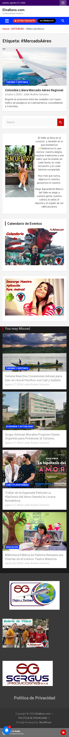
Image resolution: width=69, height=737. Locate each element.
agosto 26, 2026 (13, 563)
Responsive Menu (62, 3)
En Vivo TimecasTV (26, 21)
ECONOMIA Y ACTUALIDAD (19, 426)
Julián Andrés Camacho (36, 94)
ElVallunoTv (48, 21)
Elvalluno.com (13, 10)
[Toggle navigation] (7, 21)
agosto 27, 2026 (13, 384)
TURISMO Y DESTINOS (17, 82)
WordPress (45, 722)
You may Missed (17, 329)
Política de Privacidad (34, 698)
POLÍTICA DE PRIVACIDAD (32, 718)
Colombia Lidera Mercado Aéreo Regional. (34, 90)
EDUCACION (12, 547)
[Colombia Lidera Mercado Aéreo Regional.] (34, 66)
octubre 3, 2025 (13, 94)
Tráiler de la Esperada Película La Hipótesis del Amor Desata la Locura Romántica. (30, 496)
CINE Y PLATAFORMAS (17, 485)
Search (60, 122)
